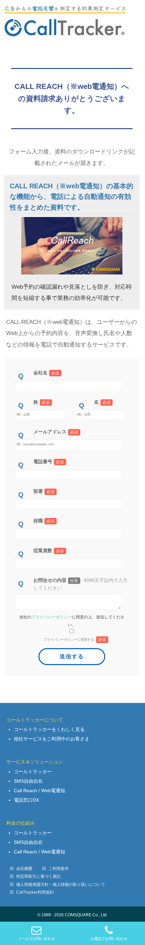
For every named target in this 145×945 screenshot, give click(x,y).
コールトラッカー (33, 771)
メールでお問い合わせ (36, 939)
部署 (44, 491)
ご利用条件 (59, 868)
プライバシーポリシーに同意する (75, 639)
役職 (44, 520)
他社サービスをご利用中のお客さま (51, 738)
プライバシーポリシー (51, 617)
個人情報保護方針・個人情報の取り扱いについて (60, 884)
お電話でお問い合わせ (108, 939)
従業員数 (48, 550)
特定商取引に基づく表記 (38, 876)
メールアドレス (56, 431)
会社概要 (24, 868)
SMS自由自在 (28, 781)
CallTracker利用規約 (35, 892)
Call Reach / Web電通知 (39, 790)
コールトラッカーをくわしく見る (49, 729)
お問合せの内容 (80, 584)
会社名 (46, 372)
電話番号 (48, 461)
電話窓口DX (26, 800)
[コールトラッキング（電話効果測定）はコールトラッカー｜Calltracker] (64, 28)
